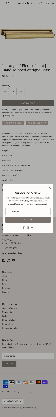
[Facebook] (24, 228)
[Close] (50, 188)
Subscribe (28, 220)
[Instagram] (28, 228)
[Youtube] (32, 228)
